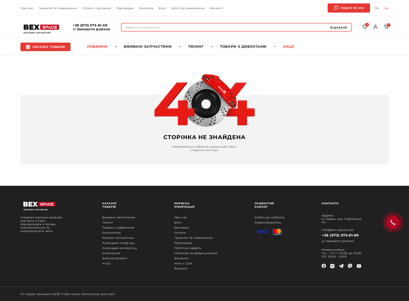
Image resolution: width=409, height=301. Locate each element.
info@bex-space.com (338, 230)
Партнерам (125, 8)
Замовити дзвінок (93, 29)
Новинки (97, 47)
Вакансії (216, 8)
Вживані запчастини (148, 47)
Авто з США (183, 263)
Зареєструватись (268, 222)
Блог (162, 8)
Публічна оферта (187, 248)
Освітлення (111, 253)
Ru (377, 8)
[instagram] (332, 266)
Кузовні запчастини (118, 237)
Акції (288, 47)
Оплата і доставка (96, 8)
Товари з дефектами (243, 47)
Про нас (26, 8)
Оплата (180, 232)
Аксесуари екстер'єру (119, 248)
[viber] (350, 266)
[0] (386, 28)
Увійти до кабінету (270, 217)
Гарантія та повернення (58, 8)
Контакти (146, 8)
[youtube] (358, 266)
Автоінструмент (114, 258)
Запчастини (111, 232)
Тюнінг (195, 47)
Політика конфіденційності (195, 253)
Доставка (181, 227)
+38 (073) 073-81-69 (90, 25)
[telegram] (341, 266)
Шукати (340, 27)
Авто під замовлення (188, 8)
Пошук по (352, 8)
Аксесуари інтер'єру (118, 243)
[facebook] (324, 266)
